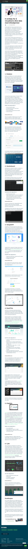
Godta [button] (25, 545)
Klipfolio (6, 412)
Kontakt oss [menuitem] (8, 542)
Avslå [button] (25, 547)
